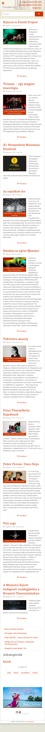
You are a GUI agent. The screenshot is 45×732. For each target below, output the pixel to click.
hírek (7, 661)
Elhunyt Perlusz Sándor (13, 629)
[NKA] (22, 712)
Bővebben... (23, 76)
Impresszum (30, 721)
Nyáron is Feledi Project (20, 22)
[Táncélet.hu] (8, 4)
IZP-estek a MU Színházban (15, 633)
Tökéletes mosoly (15, 339)
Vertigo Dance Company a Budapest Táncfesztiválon (19, 643)
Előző (16, 673)
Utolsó (35, 673)
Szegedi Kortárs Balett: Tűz (15, 648)
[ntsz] (22, 697)
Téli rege (9, 523)
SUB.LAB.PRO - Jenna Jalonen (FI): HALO (21, 637)
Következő (25, 673)
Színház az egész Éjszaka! (21, 251)
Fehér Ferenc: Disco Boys (21, 464)
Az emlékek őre (14, 191)
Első (9, 673)
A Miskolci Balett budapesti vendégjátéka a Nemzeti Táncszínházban (21, 589)
